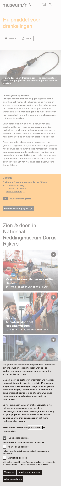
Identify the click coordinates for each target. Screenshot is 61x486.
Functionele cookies (18, 438)
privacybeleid (35, 427)
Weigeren (9, 472)
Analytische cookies (18, 447)
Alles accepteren (13, 479)
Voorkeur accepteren (29, 472)
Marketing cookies (17, 458)
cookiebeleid (9, 431)
